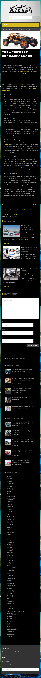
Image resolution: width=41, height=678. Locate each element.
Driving (9, 534)
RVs (8, 606)
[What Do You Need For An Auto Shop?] (11, 274)
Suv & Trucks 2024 (15, 676)
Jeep (8, 563)
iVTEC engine (12, 101)
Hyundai (9, 552)
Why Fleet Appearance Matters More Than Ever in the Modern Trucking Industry (22, 452)
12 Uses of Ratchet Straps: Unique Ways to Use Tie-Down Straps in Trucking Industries (23, 380)
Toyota (9, 621)
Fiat (8, 537)
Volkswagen (10, 634)
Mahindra (10, 578)
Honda (9, 547)
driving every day (24, 71)
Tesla (8, 616)
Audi (8, 504)
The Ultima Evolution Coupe (10, 214)
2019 (8, 491)
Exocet (14, 131)
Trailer (9, 624)
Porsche (9, 596)
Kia (8, 565)
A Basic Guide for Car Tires (19, 397)
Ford (8, 540)
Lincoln (9, 575)
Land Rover (10, 570)
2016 (8, 483)
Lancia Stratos (20, 174)
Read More (6, 243)
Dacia (8, 527)
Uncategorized (11, 629)
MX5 (20, 120)
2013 (8, 476)
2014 (8, 478)
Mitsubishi (10, 588)
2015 (8, 481)
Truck (8, 626)
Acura (9, 501)
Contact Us (6, 661)
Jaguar (9, 560)
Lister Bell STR (6, 212)
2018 (8, 489)
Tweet (3, 205)
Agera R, (33, 148)
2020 (8, 494)
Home (3, 29)
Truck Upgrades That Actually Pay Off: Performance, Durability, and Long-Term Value (22, 441)
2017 (8, 486)
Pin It (34, 205)
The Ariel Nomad (16, 212)
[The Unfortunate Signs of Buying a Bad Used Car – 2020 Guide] (11, 252)
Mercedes (10, 585)
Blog (8, 509)
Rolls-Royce (10, 603)
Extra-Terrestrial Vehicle (27, 210)
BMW (8, 512)
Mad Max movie (21, 108)
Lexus (9, 573)
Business (9, 517)
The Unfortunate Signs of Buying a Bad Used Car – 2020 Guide (29, 249)
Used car (9, 631)
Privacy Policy (7, 664)
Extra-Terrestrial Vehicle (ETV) (21, 161)
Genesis (9, 542)
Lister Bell (20, 187)
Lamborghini (11, 568)
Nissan (9, 591)
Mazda (9, 580)
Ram (8, 598)
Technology (10, 614)
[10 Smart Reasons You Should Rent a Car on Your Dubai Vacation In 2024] (11, 231)
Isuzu (8, 557)
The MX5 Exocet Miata (28, 212)
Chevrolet (10, 522)
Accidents (10, 499)
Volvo (8, 636)
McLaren (9, 583)
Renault (9, 601)
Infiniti (9, 555)
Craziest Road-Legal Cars (12, 210)
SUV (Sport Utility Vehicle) (14, 611)
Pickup (9, 593)
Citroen (9, 524)
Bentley (9, 506)
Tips (9, 29)
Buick (8, 514)
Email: (4, 329)
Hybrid (9, 550)
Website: (4, 337)
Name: (4, 322)
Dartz (8, 529)
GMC (8, 545)
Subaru (9, 608)
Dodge (9, 532)
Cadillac (9, 519)
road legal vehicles (18, 84)
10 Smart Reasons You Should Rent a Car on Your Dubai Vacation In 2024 (29, 228)
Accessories (10, 496)
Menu (5, 24)
